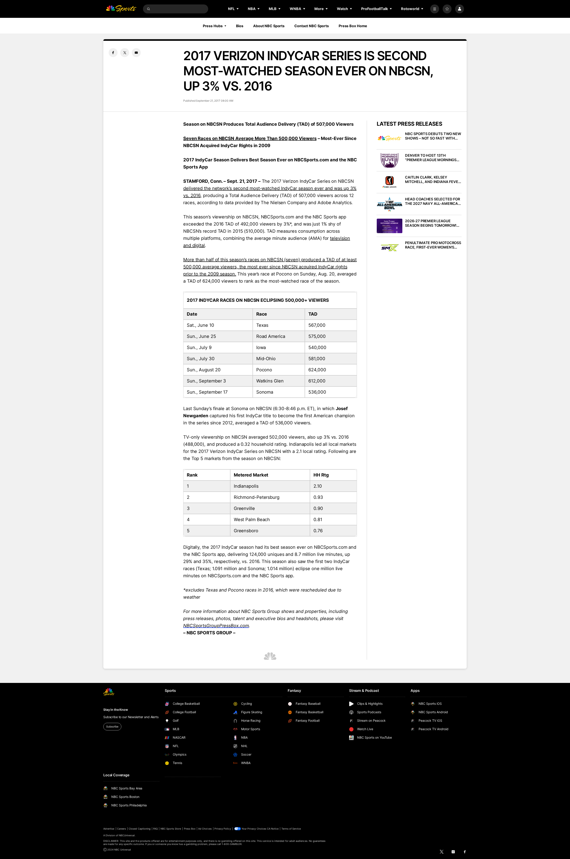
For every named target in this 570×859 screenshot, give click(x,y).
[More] (434, 8)
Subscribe (112, 726)
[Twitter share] (124, 52)
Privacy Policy (222, 828)
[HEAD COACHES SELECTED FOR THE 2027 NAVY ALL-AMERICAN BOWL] (389, 204)
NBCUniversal (127, 835)
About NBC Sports (269, 26)
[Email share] (136, 52)
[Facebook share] (113, 52)
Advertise (108, 828)
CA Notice (273, 828)
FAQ (155, 828)
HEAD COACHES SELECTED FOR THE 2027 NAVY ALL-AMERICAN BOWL (433, 201)
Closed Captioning (140, 828)
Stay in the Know (115, 709)
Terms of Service (291, 828)
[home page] (121, 9)
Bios (240, 26)
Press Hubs (213, 26)
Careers (121, 828)
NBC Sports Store (171, 828)
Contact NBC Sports (311, 26)
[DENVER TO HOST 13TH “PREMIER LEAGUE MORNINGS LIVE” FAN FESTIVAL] (389, 160)
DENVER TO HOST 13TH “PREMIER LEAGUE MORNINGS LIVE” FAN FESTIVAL (430, 157)
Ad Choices (205, 828)
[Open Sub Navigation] (237, 9)
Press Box (190, 828)
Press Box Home (353, 26)
